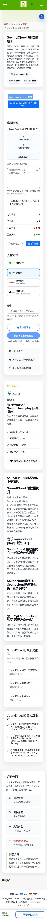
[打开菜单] (5, 4)
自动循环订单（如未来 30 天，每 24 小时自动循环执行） (24, 202)
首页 (6, 24)
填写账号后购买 (30, 914)
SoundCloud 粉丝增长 (19, 696)
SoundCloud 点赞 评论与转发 (23, 670)
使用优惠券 (33, 243)
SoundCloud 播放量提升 (21, 683)
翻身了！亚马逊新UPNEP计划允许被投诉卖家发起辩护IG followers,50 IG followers (24, 727)
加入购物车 (25, 327)
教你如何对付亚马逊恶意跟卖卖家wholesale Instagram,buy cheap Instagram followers (25, 752)
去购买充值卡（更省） (24, 293)
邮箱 (9, 305)
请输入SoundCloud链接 (17, 164)
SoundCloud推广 (19, 24)
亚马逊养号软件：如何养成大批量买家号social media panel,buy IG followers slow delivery (25, 739)
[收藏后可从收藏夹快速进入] (41, 16)
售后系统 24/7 (20, 840)
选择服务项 (12, 122)
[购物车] (22, 4)
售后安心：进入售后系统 (25, 460)
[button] (8, 201)
